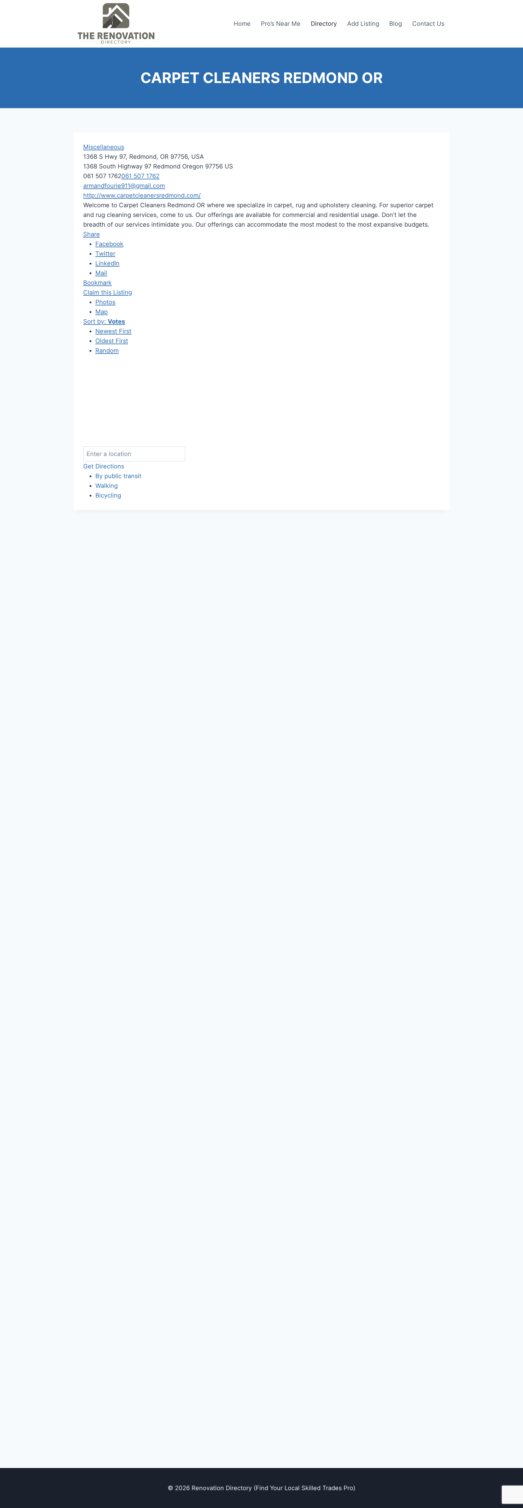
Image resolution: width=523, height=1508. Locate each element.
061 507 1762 (140, 176)
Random (107, 350)
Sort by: (104, 321)
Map (101, 311)
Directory (324, 23)
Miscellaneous (103, 147)
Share (91, 234)
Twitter (105, 253)
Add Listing (363, 23)
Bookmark (97, 282)
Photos (105, 302)
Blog (395, 23)
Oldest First (111, 341)
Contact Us (428, 23)
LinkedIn (107, 263)
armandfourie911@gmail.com (124, 185)
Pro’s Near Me (281, 23)
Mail (101, 273)
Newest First (113, 331)
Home (242, 23)
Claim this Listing (107, 292)
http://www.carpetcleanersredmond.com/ (142, 195)
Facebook (109, 244)
